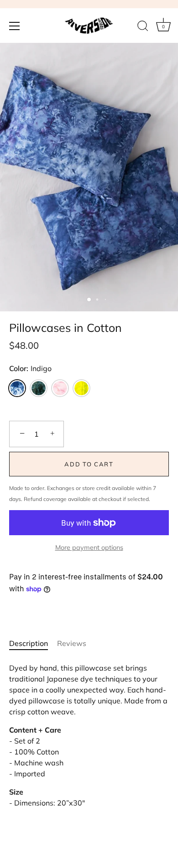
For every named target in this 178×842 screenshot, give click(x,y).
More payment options (89, 547)
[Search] (143, 27)
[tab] (33, 643)
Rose (60, 388)
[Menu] (15, 26)
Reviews (71, 643)
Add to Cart (89, 464)
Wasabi (81, 388)
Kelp (39, 388)
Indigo (17, 388)
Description (28, 643)
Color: (30, 368)
